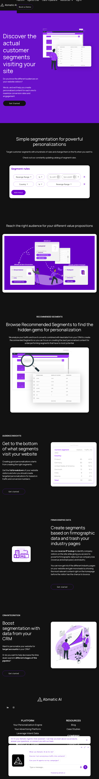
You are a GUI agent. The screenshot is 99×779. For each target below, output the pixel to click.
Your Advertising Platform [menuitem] (27, 729)
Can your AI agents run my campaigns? (44, 760)
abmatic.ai (62, 773)
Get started (14, 491)
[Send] (85, 767)
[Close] (86, 740)
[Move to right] (81, 747)
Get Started (14, 103)
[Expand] (84, 747)
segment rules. (69, 157)
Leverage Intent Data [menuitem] (28, 733)
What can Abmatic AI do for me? (41, 752)
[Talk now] (81, 767)
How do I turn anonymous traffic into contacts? (47, 756)
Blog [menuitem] (73, 724)
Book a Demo (25, 7)
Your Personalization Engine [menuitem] (27, 724)
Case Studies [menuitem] (73, 729)
